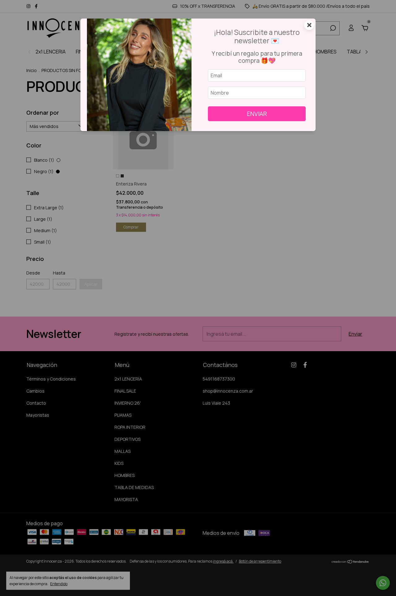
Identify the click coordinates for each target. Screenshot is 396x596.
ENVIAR (257, 114)
